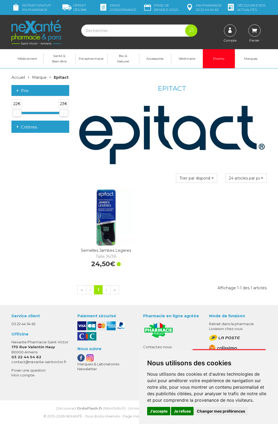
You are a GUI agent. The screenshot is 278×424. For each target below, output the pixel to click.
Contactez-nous (157, 347)
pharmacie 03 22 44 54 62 (209, 7)
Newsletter (87, 369)
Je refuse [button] (182, 411)
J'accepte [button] (159, 411)
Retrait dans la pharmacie (231, 324)
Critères (29, 127)
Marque (39, 77)
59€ (80, 7)
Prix (25, 91)
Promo (218, 58)
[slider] (16, 113)
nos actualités (251, 7)
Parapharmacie (91, 58)
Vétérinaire (187, 58)
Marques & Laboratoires (98, 364)
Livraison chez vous (225, 328)
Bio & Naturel (123, 58)
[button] (196, 178)
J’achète (120, 240)
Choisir (90, 240)
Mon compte (22, 375)
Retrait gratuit (36, 7)
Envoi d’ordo (123, 7)
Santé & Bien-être (59, 58)
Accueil (18, 77)
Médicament (27, 58)
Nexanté (73, 416)
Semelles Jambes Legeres (106, 253)
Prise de (166, 7)
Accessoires (154, 58)
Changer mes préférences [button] (221, 411)
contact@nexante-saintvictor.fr (39, 361)
